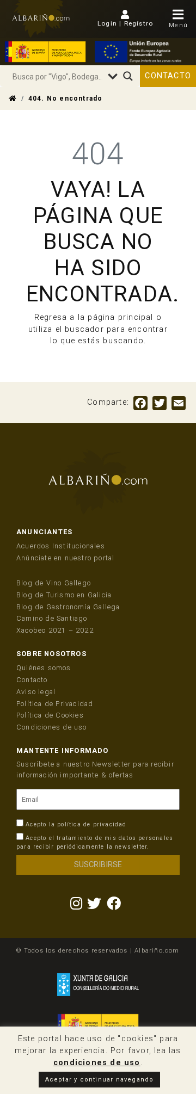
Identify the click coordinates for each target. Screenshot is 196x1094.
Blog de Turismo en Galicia (64, 595)
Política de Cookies (50, 715)
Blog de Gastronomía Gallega (68, 607)
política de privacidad (91, 824)
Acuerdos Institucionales (60, 546)
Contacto (168, 76)
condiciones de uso (96, 1062)
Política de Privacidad (54, 704)
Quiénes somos (43, 668)
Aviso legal (36, 692)
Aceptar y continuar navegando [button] (99, 1079)
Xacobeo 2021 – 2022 (55, 630)
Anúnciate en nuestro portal (65, 558)
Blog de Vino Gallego (53, 583)
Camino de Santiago (52, 618)
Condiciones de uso (51, 727)
